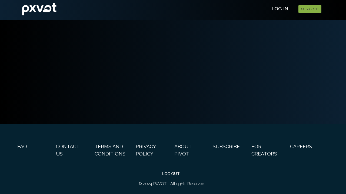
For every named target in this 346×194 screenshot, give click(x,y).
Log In (280, 8)
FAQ (22, 146)
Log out (171, 174)
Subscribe (310, 9)
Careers (301, 146)
